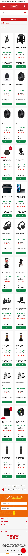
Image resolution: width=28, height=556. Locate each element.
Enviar (14, 512)
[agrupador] (26, 518)
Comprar (6, 66)
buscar (25, 12)
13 (22, 489)
